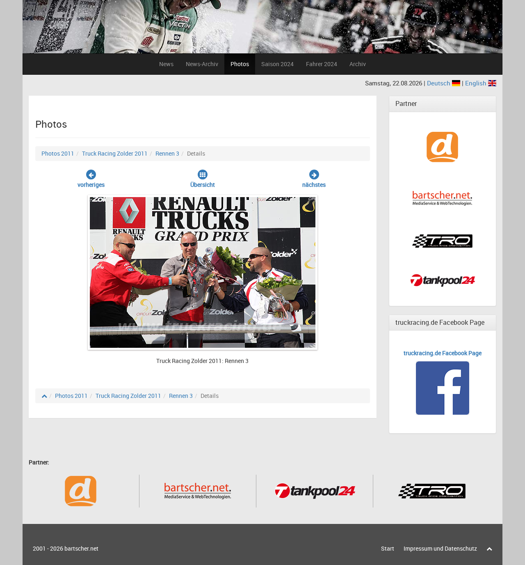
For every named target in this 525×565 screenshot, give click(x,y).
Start (387, 548)
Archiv (357, 64)
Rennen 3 (167, 153)
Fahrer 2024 (321, 64)
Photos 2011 (57, 153)
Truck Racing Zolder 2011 (115, 153)
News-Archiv (202, 64)
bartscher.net (81, 548)
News (166, 64)
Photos (240, 64)
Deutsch (439, 83)
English (476, 83)
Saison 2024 (277, 64)
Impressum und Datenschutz (440, 548)
